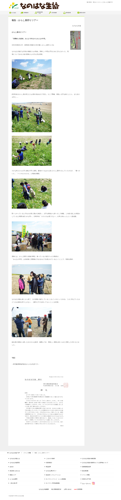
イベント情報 (86, 475)
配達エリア (13, 475)
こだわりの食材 (50, 458)
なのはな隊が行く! (51, 470)
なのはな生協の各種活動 (89, 458)
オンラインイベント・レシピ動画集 (56, 479)
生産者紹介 (49, 462)
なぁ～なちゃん (87, 483)
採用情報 (78, 489)
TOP (14, 453)
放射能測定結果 (86, 466)
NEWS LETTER (86, 479)
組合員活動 (85, 470)
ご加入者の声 (13, 483)
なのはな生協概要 (44, 489)
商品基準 (48, 466)
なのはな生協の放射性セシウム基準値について (95, 462)
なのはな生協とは (15, 458)
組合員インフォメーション (53, 475)
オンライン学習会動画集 (53, 483)
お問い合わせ (67, 489)
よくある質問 (13, 479)
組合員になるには (15, 470)
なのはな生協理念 (15, 462)
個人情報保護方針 (56, 489)
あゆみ (12, 466)
